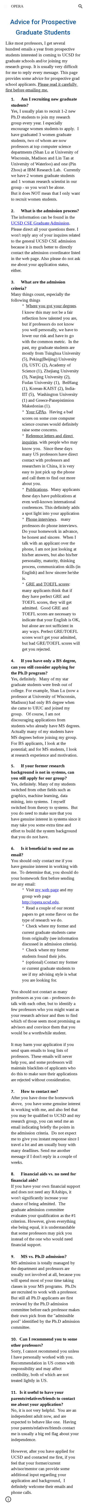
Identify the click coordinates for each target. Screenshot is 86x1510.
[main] (43, 761)
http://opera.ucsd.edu (40, 902)
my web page (47, 889)
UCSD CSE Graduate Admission (40, 223)
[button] (5, 6)
